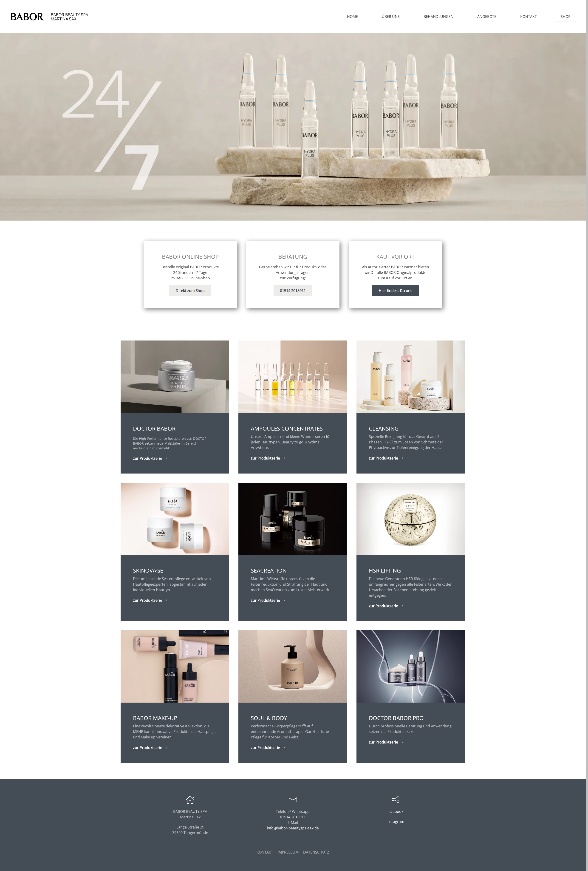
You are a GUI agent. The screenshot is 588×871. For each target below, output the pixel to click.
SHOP (566, 16)
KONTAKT (265, 852)
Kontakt (528, 16)
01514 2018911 (293, 290)
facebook (395, 811)
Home (352, 16)
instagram (395, 821)
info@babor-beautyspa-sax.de (293, 828)
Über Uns (391, 16)
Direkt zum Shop (190, 290)
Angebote (486, 16)
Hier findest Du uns (395, 290)
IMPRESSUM (288, 852)
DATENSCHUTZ (316, 852)
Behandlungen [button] (438, 16)
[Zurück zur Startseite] (49, 16)
